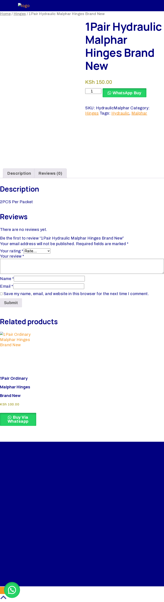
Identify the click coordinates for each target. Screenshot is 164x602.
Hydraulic (120, 113)
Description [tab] (19, 173)
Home (5, 14)
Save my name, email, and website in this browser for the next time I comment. (76, 293)
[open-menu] (139, 5)
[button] (12, 590)
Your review (12, 256)
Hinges (20, 14)
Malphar (139, 113)
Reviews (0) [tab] (50, 173)
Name (7, 278)
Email (6, 286)
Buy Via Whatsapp (18, 419)
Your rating (11, 251)
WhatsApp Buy (127, 93)
